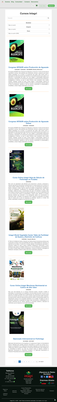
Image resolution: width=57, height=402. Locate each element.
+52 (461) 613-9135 (9, 377)
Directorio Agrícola (40, 389)
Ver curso (28, 88)
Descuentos (34, 2)
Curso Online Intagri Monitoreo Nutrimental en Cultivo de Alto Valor (28, 286)
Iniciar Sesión (43, 5)
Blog (12, 2)
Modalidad (28, 22)
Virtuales (26, 393)
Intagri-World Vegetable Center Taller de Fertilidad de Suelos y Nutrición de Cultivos (28, 236)
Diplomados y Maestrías (26, 390)
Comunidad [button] (18, 2)
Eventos (7, 2)
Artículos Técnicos (14, 391)
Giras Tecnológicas (26, 392)
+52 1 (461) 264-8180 (9, 378)
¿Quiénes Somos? (5, 394)
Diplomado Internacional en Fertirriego (28, 339)
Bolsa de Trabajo (40, 390)
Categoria (28, 27)
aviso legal (44, 400)
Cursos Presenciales (26, 388)
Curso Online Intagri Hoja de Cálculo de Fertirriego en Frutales (28, 178)
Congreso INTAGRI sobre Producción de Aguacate (28, 67)
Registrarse (51, 5)
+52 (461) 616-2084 (9, 376)
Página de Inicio (5, 390)
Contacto (27, 2)
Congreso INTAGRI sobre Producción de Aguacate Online (28, 122)
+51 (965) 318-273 (9, 381)
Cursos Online (26, 389)
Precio (28, 31)
